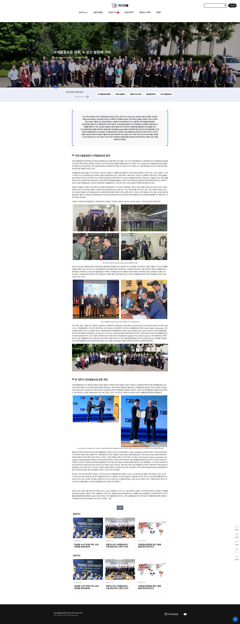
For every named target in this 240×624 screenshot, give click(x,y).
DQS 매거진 (129, 12)
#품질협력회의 (151, 94)
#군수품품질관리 (166, 94)
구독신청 (232, 5)
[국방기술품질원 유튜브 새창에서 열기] (185, 614)
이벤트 (158, 12)
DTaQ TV (112, 12)
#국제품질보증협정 (104, 94)
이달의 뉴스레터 (145, 12)
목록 (120, 508)
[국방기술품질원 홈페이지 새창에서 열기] (174, 614)
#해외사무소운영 (135, 94)
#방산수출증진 (120, 94)
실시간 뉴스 (83, 12)
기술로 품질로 (98, 12)
